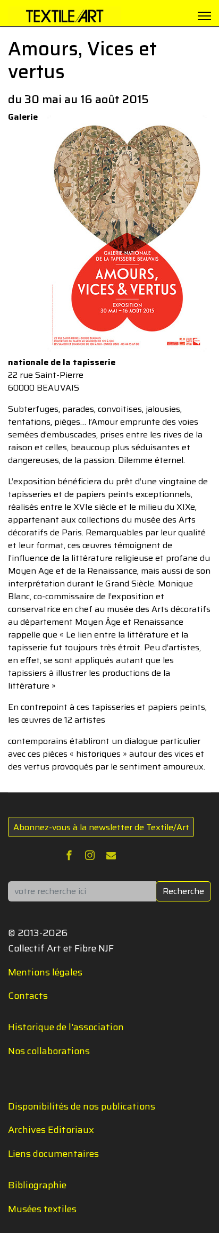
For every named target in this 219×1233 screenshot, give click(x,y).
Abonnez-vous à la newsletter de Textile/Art (101, 827)
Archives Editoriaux (51, 1129)
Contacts (28, 995)
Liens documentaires (53, 1153)
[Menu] (204, 16)
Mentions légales (45, 972)
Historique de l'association (66, 1027)
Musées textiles (42, 1209)
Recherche (183, 891)
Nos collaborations (49, 1051)
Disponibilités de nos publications (81, 1106)
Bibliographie (37, 1185)
